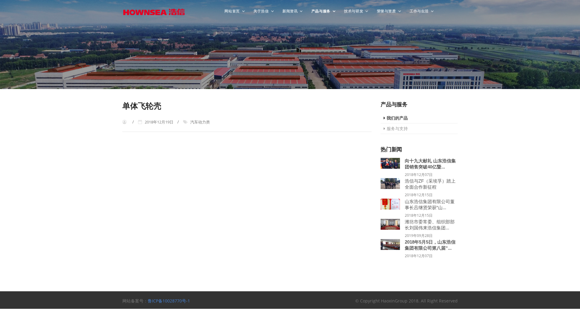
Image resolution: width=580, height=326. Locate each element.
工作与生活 (419, 11)
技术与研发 (353, 11)
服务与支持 (397, 128)
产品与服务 (320, 11)
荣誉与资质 (386, 11)
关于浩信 (261, 11)
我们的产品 (397, 118)
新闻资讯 (290, 11)
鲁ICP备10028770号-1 (169, 301)
